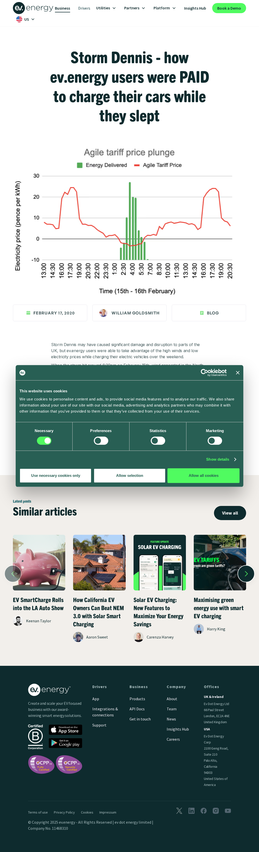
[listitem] (39, 590)
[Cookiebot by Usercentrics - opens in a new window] (204, 372)
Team (172, 708)
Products (137, 698)
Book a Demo (229, 8)
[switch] (101, 441)
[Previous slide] (12, 573)
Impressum (107, 812)
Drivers (84, 8)
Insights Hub (195, 8)
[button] (106, 8)
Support (99, 725)
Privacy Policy (64, 812)
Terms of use (38, 812)
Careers (173, 739)
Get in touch (140, 718)
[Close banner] (238, 372)
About (172, 698)
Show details (217, 459)
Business (62, 8)
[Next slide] (246, 573)
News (171, 718)
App (95, 698)
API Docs (137, 708)
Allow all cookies (204, 475)
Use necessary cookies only (55, 475)
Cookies (87, 812)
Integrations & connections (105, 711)
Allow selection (129, 475)
